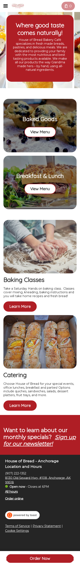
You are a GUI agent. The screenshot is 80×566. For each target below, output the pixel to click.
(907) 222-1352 (15, 473)
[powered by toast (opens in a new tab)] (22, 515)
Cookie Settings (17, 531)
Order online (14, 498)
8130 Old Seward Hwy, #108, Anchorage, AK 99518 (38, 480)
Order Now (40, 558)
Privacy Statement (47, 526)
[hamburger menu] (5, 6)
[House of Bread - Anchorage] (18, 6)
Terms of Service (17, 526)
